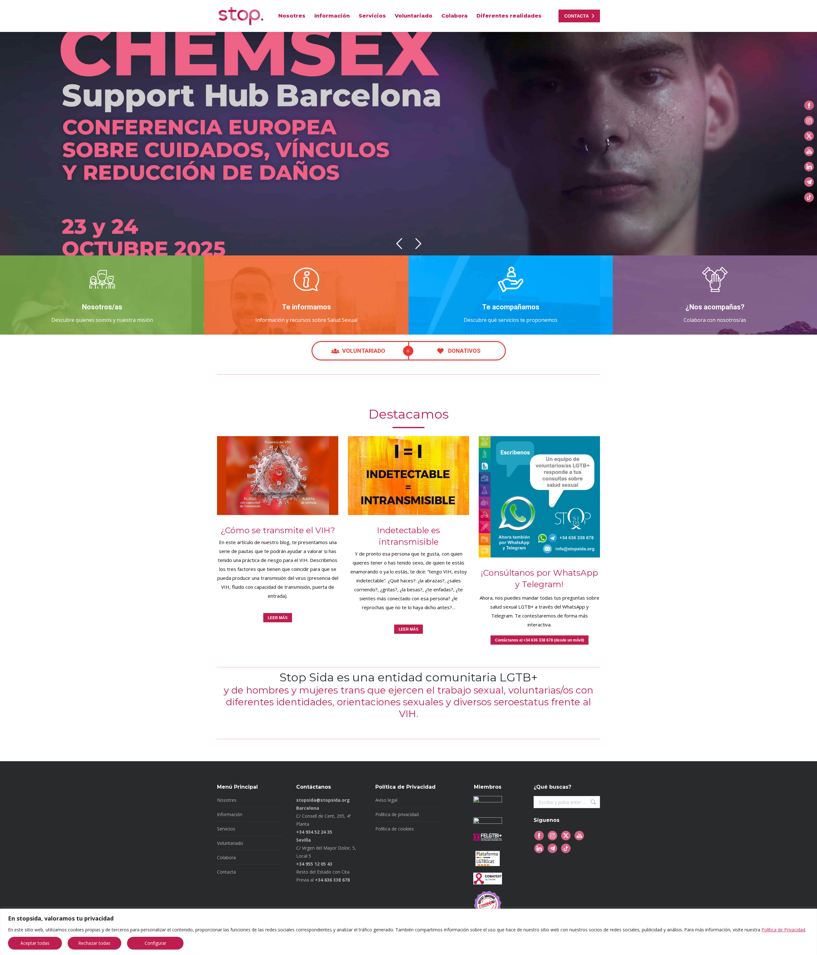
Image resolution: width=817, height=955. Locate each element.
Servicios (226, 829)
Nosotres (226, 800)
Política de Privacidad (783, 930)
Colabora (226, 857)
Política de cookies (394, 829)
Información (229, 814)
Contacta (226, 872)
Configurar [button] (155, 943)
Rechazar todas (94, 943)
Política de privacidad (397, 814)
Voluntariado (230, 843)
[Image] (277, 475)
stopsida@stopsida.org (323, 800)
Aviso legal (386, 800)
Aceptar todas (34, 943)
